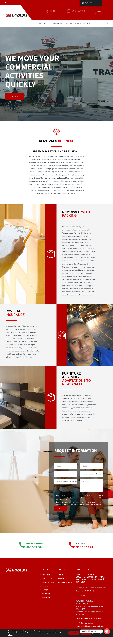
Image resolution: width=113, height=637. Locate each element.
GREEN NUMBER (34, 543)
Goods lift (63, 579)
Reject (86, 633)
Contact (86, 23)
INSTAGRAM (45, 597)
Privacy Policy (47, 575)
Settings (99, 633)
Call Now (80, 543)
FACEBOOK (45, 594)
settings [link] (10, 635)
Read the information (74, 499)
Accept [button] (73, 633)
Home (39, 23)
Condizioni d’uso (48, 582)
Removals (56, 23)
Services (67, 23)
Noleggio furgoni (65, 582)
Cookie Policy (47, 579)
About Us (47, 23)
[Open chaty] (107, 631)
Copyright (45, 586)
